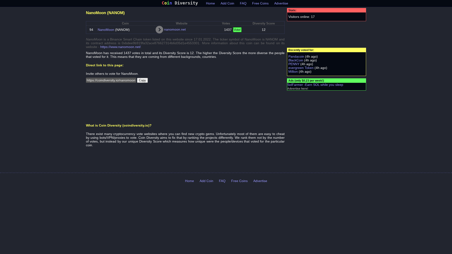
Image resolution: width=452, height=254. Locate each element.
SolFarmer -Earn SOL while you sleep (315, 85)
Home (210, 3)
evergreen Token (301, 68)
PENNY (293, 64)
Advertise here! (297, 88)
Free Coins (260, 3)
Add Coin (227, 3)
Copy (142, 80)
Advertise (281, 3)
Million (293, 71)
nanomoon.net (175, 29)
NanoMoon (106, 30)
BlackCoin (295, 60)
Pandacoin (296, 56)
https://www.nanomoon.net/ (120, 47)
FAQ (243, 3)
